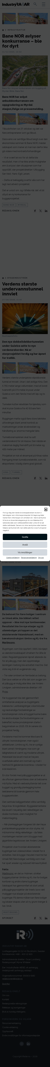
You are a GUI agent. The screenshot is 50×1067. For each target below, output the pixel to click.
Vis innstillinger (25, 552)
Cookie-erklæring (13, 558)
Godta (25, 537)
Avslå (25, 544)
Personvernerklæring (29, 558)
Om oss (41, 558)
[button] (45, 509)
